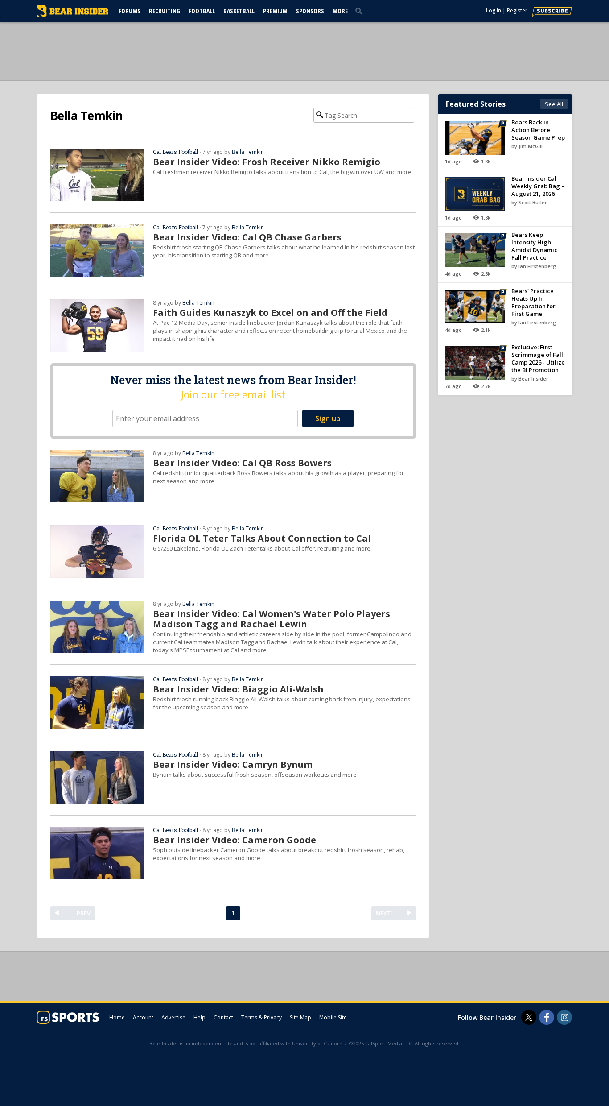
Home (117, 1017)
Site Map (300, 1017)
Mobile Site (333, 1017)
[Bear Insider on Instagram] (564, 1017)
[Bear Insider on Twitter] (528, 1017)
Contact (223, 1017)
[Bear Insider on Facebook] (546, 1017)
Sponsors (310, 11)
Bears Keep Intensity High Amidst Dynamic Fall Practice (534, 246)
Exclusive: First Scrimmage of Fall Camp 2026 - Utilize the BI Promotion (538, 358)
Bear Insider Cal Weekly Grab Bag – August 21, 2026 (537, 186)
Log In (493, 10)
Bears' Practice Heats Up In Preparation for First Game (533, 302)
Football (202, 11)
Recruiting (164, 11)
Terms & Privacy (261, 1017)
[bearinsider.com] (72, 15)
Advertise (173, 1017)
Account (143, 1017)
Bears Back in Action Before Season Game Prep (538, 129)
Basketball (239, 11)
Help (199, 1017)
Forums (129, 11)
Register (517, 10)
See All (554, 104)
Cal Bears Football (175, 151)
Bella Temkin (248, 152)
